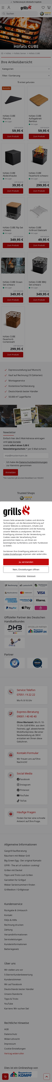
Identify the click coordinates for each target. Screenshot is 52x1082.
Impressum (31, 576)
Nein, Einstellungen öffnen (26, 569)
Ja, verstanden (26, 562)
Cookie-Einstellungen (12, 554)
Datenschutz (21, 576)
